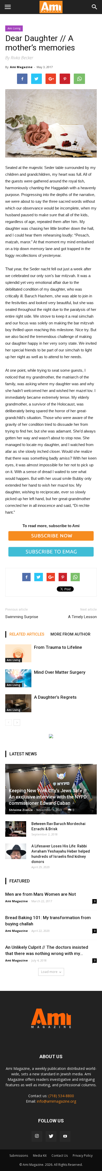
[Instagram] (37, 1136)
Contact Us (60, 1155)
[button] (94, 7)
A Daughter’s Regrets (55, 697)
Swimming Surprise (21, 616)
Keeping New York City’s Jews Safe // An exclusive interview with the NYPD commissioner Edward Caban (48, 797)
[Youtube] (65, 1136)
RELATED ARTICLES (26, 634)
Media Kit (40, 1155)
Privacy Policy (83, 1155)
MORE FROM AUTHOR (70, 634)
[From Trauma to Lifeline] (18, 653)
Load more (49, 972)
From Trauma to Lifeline (58, 647)
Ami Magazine (21, 67)
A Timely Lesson (82, 616)
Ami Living (14, 28)
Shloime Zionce (21, 810)
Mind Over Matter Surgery (59, 672)
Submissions (18, 1155)
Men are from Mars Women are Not (40, 894)
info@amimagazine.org (56, 1101)
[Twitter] (51, 1136)
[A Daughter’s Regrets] (18, 703)
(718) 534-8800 (61, 1095)
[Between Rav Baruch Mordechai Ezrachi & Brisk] (15, 829)
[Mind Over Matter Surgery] (18, 678)
